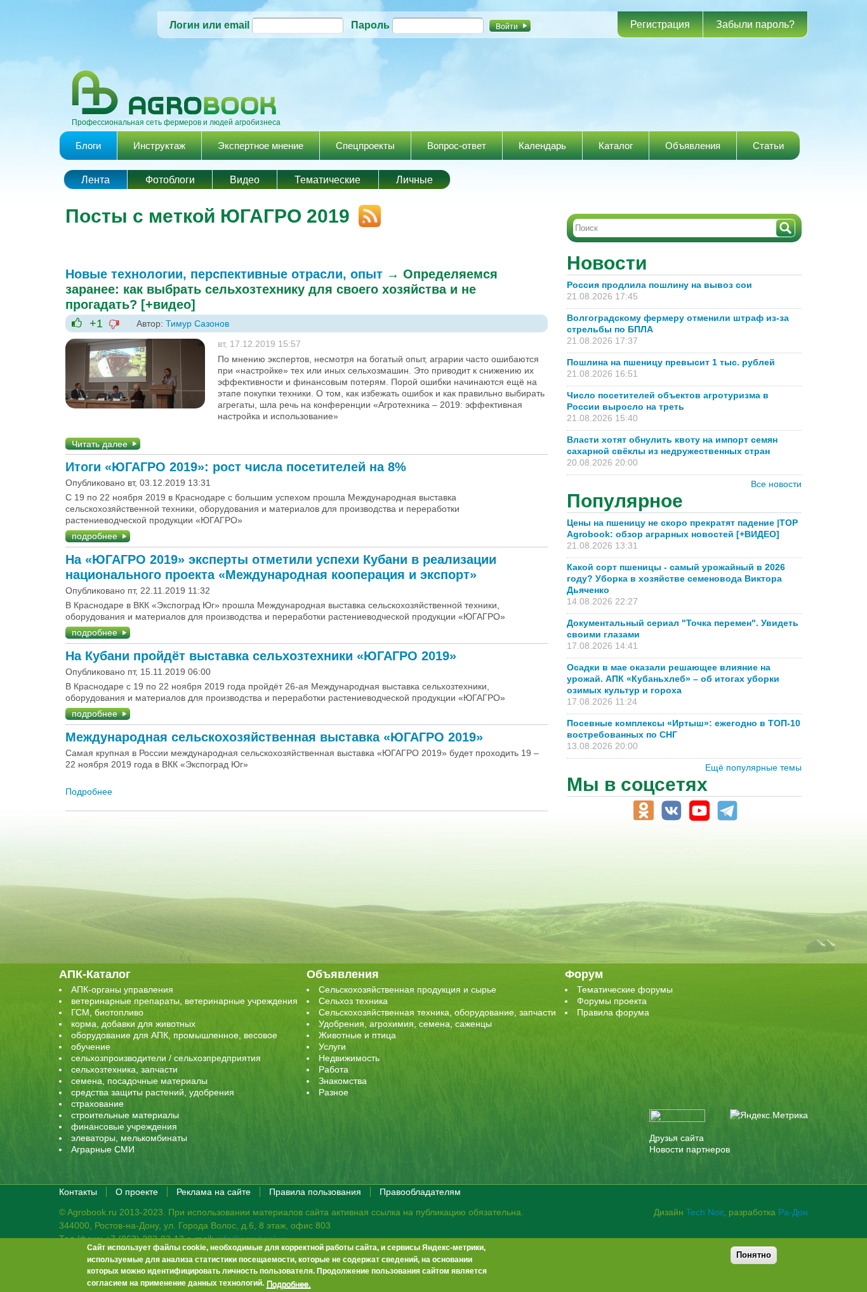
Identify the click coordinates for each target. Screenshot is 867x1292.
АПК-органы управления (122, 989)
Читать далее (100, 444)
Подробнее (88, 791)
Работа (333, 1069)
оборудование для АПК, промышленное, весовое (174, 1035)
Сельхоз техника (353, 1001)
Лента (95, 179)
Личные (414, 179)
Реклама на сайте (213, 1192)
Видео (245, 179)
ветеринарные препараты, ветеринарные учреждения (184, 1001)
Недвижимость (349, 1058)
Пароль (370, 25)
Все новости (776, 484)
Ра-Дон (793, 1212)
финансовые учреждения (124, 1126)
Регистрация (660, 24)
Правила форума (613, 1012)
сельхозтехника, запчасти (124, 1069)
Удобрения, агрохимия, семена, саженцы (405, 1024)
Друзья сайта (676, 1138)
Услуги (332, 1046)
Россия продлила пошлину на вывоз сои (659, 285)
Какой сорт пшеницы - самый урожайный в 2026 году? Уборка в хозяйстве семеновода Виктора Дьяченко (676, 578)
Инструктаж (159, 145)
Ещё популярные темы (753, 767)
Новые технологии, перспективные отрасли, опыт (224, 274)
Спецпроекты (365, 145)
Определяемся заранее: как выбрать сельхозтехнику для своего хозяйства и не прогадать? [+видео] (281, 289)
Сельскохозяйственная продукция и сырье (407, 989)
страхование (97, 1104)
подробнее (94, 536)
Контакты (78, 1192)
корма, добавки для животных (133, 1024)
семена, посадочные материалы (139, 1081)
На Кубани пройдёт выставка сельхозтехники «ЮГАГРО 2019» (260, 656)
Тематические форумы (625, 989)
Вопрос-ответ (456, 145)
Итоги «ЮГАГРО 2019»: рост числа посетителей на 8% (235, 467)
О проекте (137, 1192)
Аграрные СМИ (103, 1149)
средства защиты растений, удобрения (152, 1092)
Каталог (616, 145)
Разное (333, 1092)
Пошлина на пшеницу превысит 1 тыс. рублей (676, 362)
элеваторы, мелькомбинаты (129, 1138)
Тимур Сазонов (197, 323)
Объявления (692, 145)
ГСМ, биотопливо (107, 1012)
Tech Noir (705, 1212)
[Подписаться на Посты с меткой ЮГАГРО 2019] (365, 211)
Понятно (753, 1255)
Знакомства (343, 1081)
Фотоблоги (170, 179)
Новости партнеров (689, 1149)
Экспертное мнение (260, 145)
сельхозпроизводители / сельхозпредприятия (166, 1058)
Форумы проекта (612, 1001)
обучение (90, 1046)
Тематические (328, 179)
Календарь (542, 145)
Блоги (88, 145)
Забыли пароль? (755, 24)
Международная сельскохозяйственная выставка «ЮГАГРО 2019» (274, 737)
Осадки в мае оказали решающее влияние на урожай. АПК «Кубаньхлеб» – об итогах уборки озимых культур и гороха (673, 678)
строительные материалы (125, 1115)
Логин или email (209, 25)
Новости (607, 262)
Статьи (768, 145)
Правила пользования (315, 1192)
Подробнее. (289, 1283)
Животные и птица (357, 1035)
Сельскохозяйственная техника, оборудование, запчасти (437, 1012)
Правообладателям (420, 1192)
